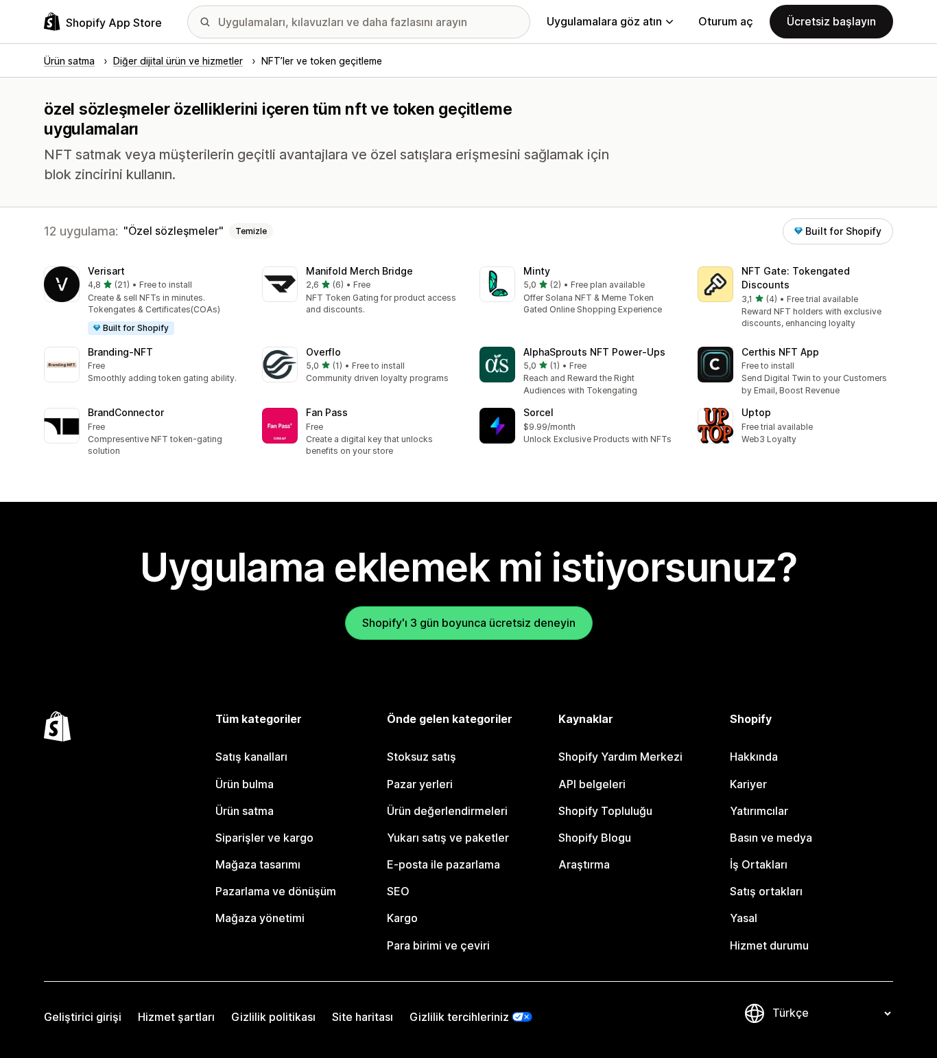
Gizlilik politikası (273, 1017)
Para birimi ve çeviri (438, 945)
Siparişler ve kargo (264, 837)
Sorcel (538, 412)
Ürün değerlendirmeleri (447, 811)
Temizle (251, 231)
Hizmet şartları (176, 1017)
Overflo (323, 352)
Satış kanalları (251, 756)
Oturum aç (725, 21)
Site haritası (362, 1017)
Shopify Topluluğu (605, 811)
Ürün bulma (244, 784)
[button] (142, 301)
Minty (536, 271)
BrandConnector (126, 412)
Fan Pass (327, 412)
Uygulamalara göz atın (604, 21)
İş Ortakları (758, 864)
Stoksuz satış (421, 756)
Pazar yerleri (420, 784)
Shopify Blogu (594, 837)
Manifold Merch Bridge (359, 271)
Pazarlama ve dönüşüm (275, 891)
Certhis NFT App (780, 352)
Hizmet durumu (769, 945)
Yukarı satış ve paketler (448, 837)
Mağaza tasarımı (257, 864)
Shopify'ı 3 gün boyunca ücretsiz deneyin (469, 623)
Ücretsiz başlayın (831, 21)
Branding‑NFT (120, 352)
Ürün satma (244, 811)
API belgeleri (592, 784)
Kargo (402, 918)
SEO (398, 891)
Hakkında (754, 756)
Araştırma (584, 864)
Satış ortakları (766, 891)
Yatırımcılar (759, 811)
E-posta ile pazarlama (443, 864)
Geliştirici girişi (82, 1017)
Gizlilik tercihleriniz (459, 1017)
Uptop (756, 412)
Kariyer (748, 784)
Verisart (106, 271)
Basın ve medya (771, 837)
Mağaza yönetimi (260, 918)
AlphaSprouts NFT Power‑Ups (594, 352)
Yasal (743, 918)
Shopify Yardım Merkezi (620, 756)
